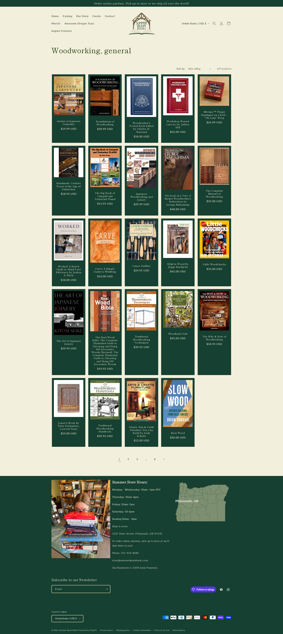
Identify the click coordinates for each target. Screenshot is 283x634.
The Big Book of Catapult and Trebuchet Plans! (105, 196)
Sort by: (181, 68)
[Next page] (163, 459)
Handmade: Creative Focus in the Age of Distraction (68, 186)
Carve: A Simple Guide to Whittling (105, 270)
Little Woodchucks (214, 264)
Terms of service (161, 630)
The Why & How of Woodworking (214, 338)
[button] (214, 23)
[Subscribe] (106, 589)
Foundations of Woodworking (105, 123)
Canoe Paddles (141, 265)
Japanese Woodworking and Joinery (141, 196)
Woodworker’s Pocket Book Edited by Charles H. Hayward (141, 127)
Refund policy (179, 630)
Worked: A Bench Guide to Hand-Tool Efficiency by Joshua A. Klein (68, 271)
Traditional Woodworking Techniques (141, 339)
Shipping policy (123, 630)
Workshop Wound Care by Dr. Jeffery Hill (177, 124)
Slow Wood (178, 432)
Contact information (142, 630)
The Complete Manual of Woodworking (214, 193)
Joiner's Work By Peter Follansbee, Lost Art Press (69, 425)
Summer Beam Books (68, 630)
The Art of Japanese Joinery (68, 342)
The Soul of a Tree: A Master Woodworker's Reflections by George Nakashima (178, 200)
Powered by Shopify (88, 630)
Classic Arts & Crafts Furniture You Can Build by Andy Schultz (141, 431)
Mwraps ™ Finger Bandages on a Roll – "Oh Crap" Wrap (214, 114)
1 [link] (119, 459)
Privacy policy (106, 630)
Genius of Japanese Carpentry (69, 123)
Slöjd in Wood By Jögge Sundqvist (178, 265)
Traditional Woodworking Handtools (105, 428)
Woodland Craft (178, 333)
